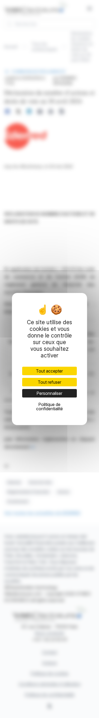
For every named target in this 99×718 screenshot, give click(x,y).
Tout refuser (49, 382)
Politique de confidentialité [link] (49, 406)
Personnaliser (49, 393)
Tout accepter (49, 371)
